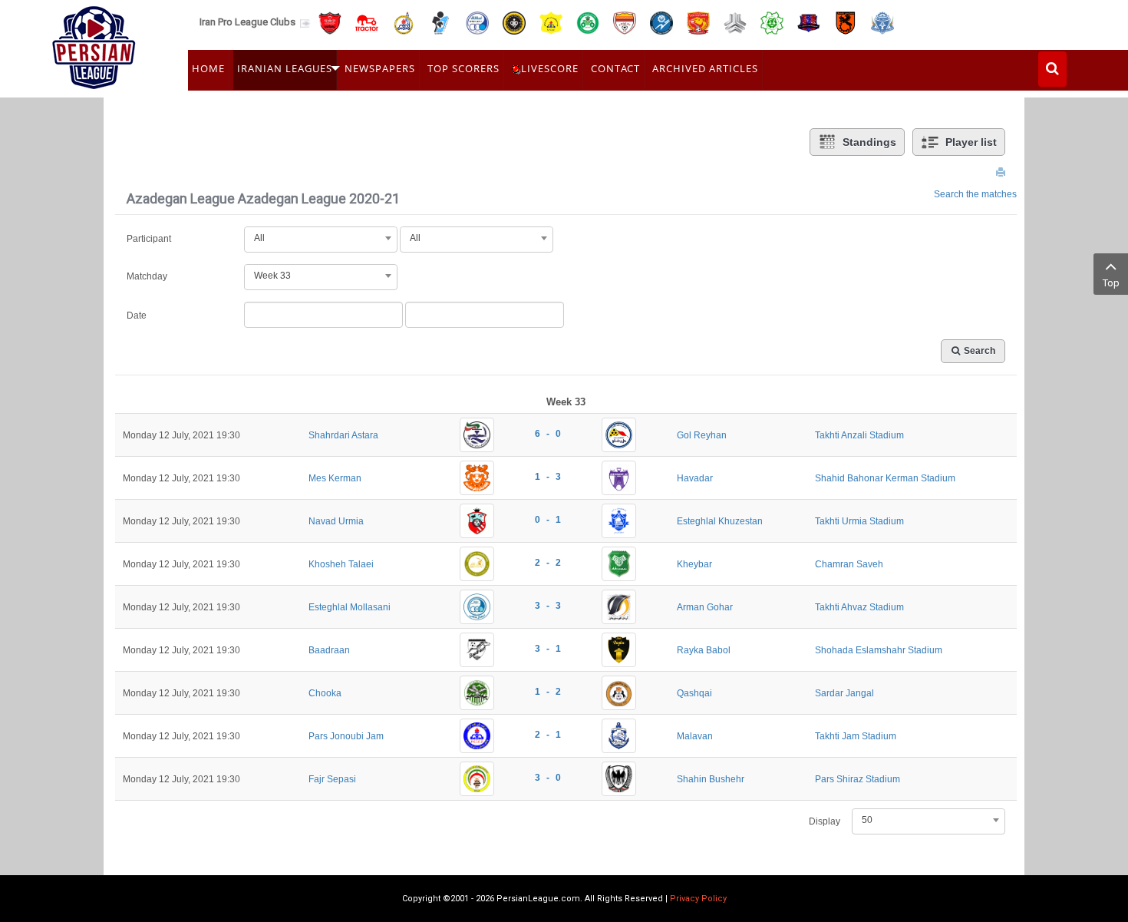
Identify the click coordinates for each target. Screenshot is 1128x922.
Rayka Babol (704, 650)
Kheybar (694, 564)
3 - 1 (548, 648)
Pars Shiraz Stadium (857, 779)
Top (1111, 283)
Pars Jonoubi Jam (346, 736)
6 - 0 (548, 433)
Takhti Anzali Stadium (859, 435)
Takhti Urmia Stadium (859, 521)
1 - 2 (548, 691)
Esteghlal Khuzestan (720, 521)
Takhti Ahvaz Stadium (859, 607)
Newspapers (380, 68)
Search (979, 350)
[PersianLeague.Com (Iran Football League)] (94, 43)
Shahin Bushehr (710, 779)
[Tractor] (366, 22)
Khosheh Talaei (341, 564)
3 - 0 (548, 777)
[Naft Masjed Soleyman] (403, 22)
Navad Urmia (336, 521)
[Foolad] (624, 22)
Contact (615, 68)
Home (208, 68)
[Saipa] (735, 22)
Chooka (324, 693)
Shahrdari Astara (343, 435)
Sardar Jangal (844, 693)
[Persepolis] (329, 22)
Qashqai (694, 693)
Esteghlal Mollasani (349, 607)
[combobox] (321, 238)
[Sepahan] (514, 22)
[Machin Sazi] (771, 22)
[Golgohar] (661, 22)
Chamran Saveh (849, 564)
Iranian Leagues (284, 68)
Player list (971, 142)
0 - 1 (548, 519)
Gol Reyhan (702, 435)
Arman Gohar (705, 607)
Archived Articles (705, 68)
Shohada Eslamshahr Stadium (878, 650)
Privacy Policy (698, 899)
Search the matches (975, 194)
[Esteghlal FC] (477, 22)
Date (137, 315)
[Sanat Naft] (550, 22)
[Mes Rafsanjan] (845, 22)
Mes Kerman (334, 478)
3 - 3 (548, 605)
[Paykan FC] (440, 22)
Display (824, 821)
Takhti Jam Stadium (855, 736)
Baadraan (329, 650)
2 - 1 (548, 734)
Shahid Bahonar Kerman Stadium (885, 478)
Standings (869, 142)
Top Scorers (463, 68)
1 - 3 (548, 476)
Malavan (695, 736)
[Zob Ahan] (587, 22)
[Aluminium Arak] (882, 22)
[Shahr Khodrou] (698, 22)
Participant (149, 238)
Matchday (147, 276)
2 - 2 (548, 562)
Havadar (695, 478)
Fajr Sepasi (332, 779)
